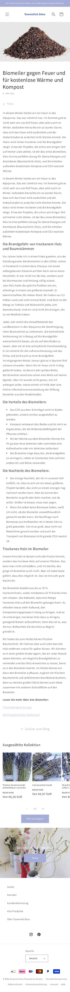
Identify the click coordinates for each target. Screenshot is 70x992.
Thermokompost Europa (17, 707)
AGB (63, 984)
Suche (10, 886)
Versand (54, 984)
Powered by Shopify (33, 979)
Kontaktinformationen (56, 979)
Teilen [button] (10, 103)
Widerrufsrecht (15, 984)
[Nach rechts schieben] (43, 809)
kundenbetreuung (17, 903)
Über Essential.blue (18, 919)
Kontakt (12, 894)
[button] (7, 14)
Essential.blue (17, 979)
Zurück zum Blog (37, 729)
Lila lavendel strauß (42, 785)
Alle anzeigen (35, 818)
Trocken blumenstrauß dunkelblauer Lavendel (14, 786)
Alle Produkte (15, 911)
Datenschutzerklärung (36, 984)
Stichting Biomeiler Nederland (21, 714)
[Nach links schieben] (27, 809)
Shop (35, 857)
